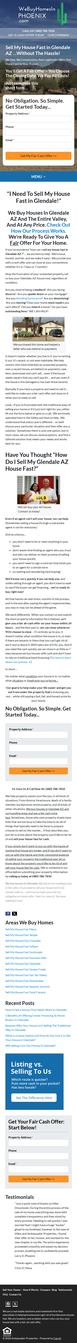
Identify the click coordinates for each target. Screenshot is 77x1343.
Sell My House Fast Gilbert (21, 946)
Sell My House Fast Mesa (20, 929)
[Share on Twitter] (14, 914)
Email (10, 140)
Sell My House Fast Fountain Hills (26, 957)
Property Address (18, 113)
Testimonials (65, 1289)
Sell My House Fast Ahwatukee (24, 980)
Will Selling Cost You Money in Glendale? (30, 1045)
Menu (37, 176)
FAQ (5, 1294)
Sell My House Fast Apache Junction (27, 986)
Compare (45, 1289)
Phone (10, 126)
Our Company (58, 35)
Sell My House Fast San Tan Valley (26, 975)
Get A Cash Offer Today (26, 35)
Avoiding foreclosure (29, 298)
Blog (54, 1289)
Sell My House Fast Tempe (21, 935)
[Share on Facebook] (7, 914)
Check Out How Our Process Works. (40, 228)
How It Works (31, 1289)
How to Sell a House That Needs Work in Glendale (36, 1009)
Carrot (57, 1338)
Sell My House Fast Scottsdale (23, 952)
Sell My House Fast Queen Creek (25, 969)
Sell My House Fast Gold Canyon (25, 992)
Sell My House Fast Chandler (23, 940)
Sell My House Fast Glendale (22, 963)
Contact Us (15, 1294)
